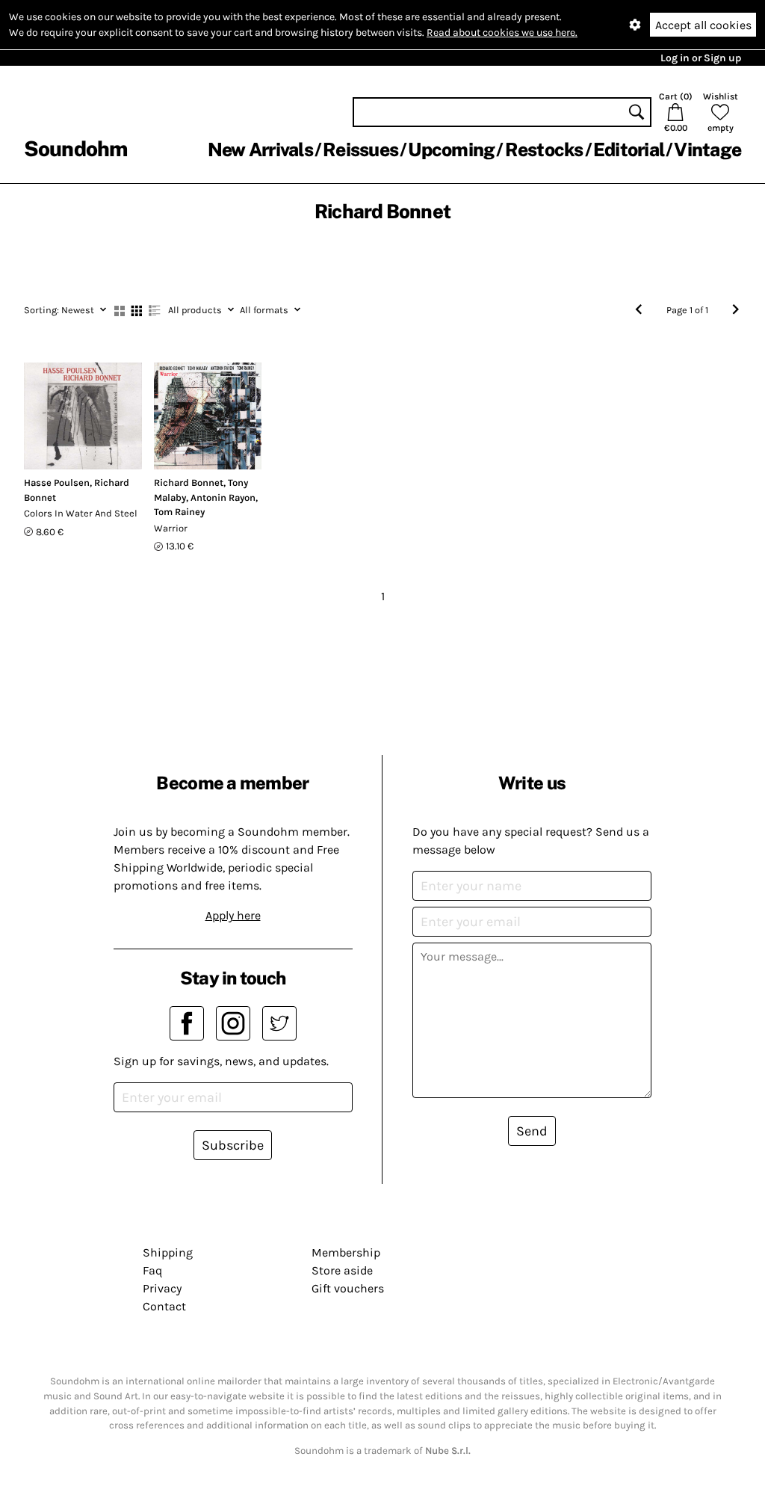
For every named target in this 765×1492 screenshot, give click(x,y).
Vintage (707, 149)
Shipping (168, 1252)
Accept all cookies (703, 25)
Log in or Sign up (700, 58)
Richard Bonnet (188, 482)
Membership (346, 1252)
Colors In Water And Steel (80, 513)
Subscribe (233, 1145)
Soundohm (75, 148)
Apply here (233, 915)
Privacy (162, 1288)
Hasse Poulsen (57, 482)
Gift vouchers (348, 1288)
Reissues (360, 149)
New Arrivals (260, 149)
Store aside (342, 1270)
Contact (164, 1306)
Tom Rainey (179, 511)
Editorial (628, 149)
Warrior (171, 528)
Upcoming (451, 149)
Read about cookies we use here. (502, 32)
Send (532, 1131)
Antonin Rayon (223, 497)
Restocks (544, 149)
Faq (152, 1270)
